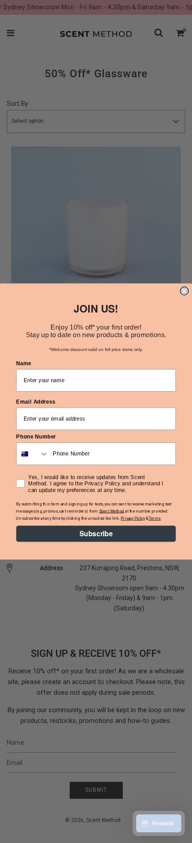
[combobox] (33, 454)
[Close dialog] (184, 291)
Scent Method (111, 511)
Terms (154, 518)
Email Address (35, 401)
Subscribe (96, 533)
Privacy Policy (133, 518)
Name (23, 363)
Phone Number (36, 437)
